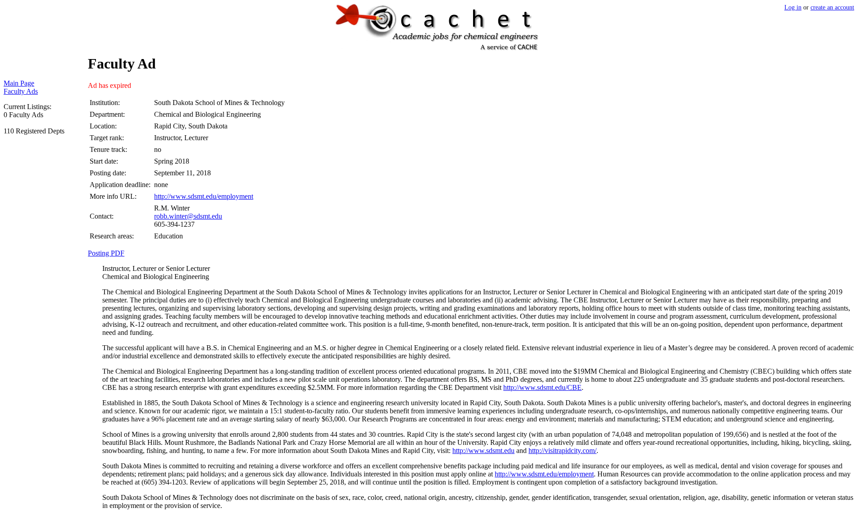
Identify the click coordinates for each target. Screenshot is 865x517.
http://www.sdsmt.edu (483, 450)
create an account (832, 7)
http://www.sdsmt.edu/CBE (542, 387)
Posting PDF (106, 253)
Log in (792, 7)
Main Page (19, 83)
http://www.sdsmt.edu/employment (203, 196)
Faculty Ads (21, 91)
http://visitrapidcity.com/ (562, 450)
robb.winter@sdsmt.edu (188, 216)
